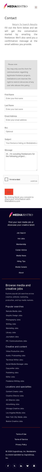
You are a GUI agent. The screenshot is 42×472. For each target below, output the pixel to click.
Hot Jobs (21, 239)
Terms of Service (21, 439)
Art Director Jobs (12, 400)
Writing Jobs (11, 324)
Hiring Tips (21, 261)
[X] (14, 465)
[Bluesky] (27, 465)
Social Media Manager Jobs (17, 364)
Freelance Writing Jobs (15, 381)
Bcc (6, 128)
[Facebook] (8, 465)
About (21, 273)
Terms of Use (21, 434)
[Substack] (34, 465)
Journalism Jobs (12, 337)
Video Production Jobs (15, 351)
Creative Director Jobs (15, 396)
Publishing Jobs (12, 372)
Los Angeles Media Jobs (15, 413)
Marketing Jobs (12, 328)
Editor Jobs (10, 377)
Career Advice (21, 250)
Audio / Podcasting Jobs (15, 355)
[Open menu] (36, 7)
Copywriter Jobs (12, 368)
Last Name (9, 105)
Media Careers (21, 267)
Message (8, 150)
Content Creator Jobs (14, 391)
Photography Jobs (13, 320)
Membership (21, 244)
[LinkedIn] (21, 465)
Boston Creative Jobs (14, 421)
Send (9, 192)
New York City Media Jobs (16, 417)
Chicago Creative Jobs (15, 408)
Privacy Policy (21, 445)
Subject (8, 139)
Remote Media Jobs (14, 311)
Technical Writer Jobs (14, 360)
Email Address (11, 116)
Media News (21, 256)
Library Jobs (11, 332)
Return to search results (24, 24)
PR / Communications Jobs (16, 341)
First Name (9, 95)
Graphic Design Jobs (14, 315)
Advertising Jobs (12, 404)
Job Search (21, 233)
